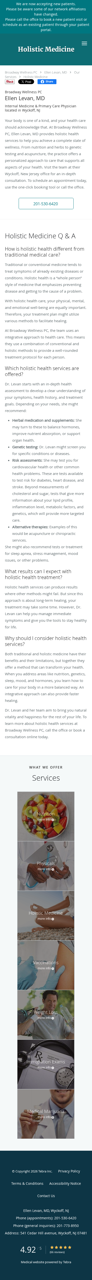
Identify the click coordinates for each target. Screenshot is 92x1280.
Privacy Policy (69, 1171)
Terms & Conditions (27, 1183)
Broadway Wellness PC (21, 72)
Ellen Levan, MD (55, 72)
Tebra (67, 1262)
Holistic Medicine (36, 77)
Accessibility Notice (65, 1183)
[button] (84, 43)
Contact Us (46, 1195)
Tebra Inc (45, 1171)
